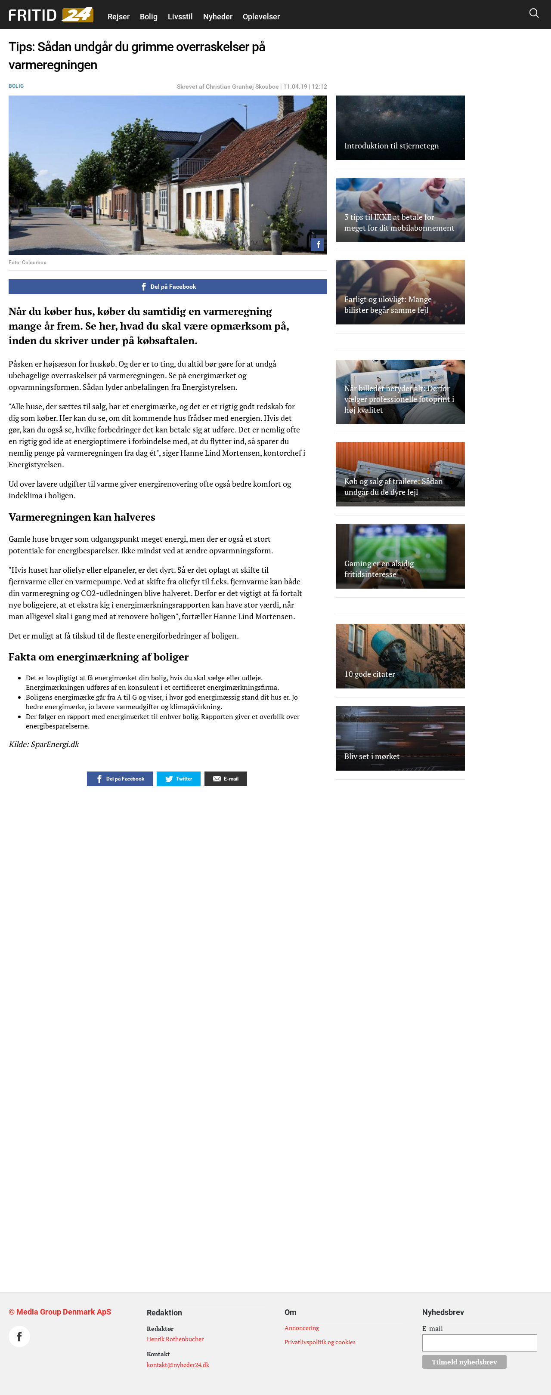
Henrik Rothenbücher (175, 1339)
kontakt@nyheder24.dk (178, 1365)
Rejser (119, 16)
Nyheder (217, 16)
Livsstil (180, 16)
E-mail (432, 1328)
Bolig (149, 16)
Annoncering (302, 1328)
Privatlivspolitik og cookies (320, 1342)
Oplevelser (261, 16)
